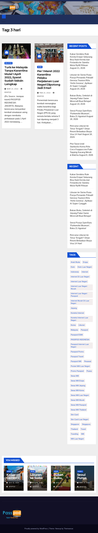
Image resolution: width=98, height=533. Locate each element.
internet (85, 272)
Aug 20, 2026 (37, 482)
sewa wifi (75, 376)
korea (73, 325)
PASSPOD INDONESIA (80, 340)
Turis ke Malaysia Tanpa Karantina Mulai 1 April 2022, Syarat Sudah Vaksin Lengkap (16, 76)
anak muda (75, 262)
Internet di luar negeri (80, 277)
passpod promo (77, 352)
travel (83, 429)
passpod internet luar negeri (80, 345)
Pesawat (87, 361)
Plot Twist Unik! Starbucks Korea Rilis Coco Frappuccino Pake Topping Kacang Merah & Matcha (81, 149)
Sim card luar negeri (79, 419)
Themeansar (68, 529)
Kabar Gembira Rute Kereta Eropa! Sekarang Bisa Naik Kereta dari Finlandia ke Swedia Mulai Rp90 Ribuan (81, 59)
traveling (74, 434)
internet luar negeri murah (79, 287)
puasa (89, 371)
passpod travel (77, 356)
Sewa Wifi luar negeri (80, 395)
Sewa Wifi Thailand (78, 410)
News (40, 67)
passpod (84, 330)
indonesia (75, 272)
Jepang (74, 308)
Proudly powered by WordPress (36, 529)
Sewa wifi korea (77, 390)
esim (73, 267)
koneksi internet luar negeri (79, 319)
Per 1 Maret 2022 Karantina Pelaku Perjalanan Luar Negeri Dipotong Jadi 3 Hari (48, 79)
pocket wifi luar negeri (80, 366)
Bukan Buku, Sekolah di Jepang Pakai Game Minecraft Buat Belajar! (81, 98)
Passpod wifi (76, 361)
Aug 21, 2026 (14, 482)
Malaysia (8, 63)
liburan (82, 325)
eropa (85, 262)
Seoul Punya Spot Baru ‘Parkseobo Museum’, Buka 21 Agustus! (81, 113)
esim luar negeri (85, 267)
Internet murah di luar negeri (80, 302)
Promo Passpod (77, 371)
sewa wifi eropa (77, 381)
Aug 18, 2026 (84, 482)
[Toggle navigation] (3, 21)
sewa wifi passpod (78, 405)
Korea (80, 471)
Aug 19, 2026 (61, 482)
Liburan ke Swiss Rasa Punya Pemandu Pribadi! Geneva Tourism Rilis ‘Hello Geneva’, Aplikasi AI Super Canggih (81, 80)
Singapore (75, 424)
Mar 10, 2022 (12, 89)
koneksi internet (77, 313)
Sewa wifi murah (77, 400)
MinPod (11, 486)
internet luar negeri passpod (79, 294)
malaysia (74, 330)
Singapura (86, 424)
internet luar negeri (79, 281)
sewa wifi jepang (78, 385)
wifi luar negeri (77, 439)
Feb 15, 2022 (45, 93)
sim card (74, 415)
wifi (82, 434)
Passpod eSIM (77, 335)
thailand (74, 429)
